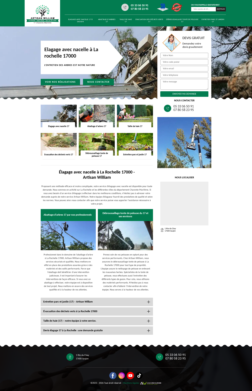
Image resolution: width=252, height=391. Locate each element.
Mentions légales (131, 383)
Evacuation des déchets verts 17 (149, 21)
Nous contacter (98, 82)
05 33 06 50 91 (139, 5)
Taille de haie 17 (126, 21)
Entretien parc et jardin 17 (213, 21)
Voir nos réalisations (60, 82)
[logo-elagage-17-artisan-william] (42, 14)
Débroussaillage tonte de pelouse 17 (182, 21)
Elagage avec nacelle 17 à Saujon (80, 21)
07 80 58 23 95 (139, 9)
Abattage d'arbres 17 (107, 21)
